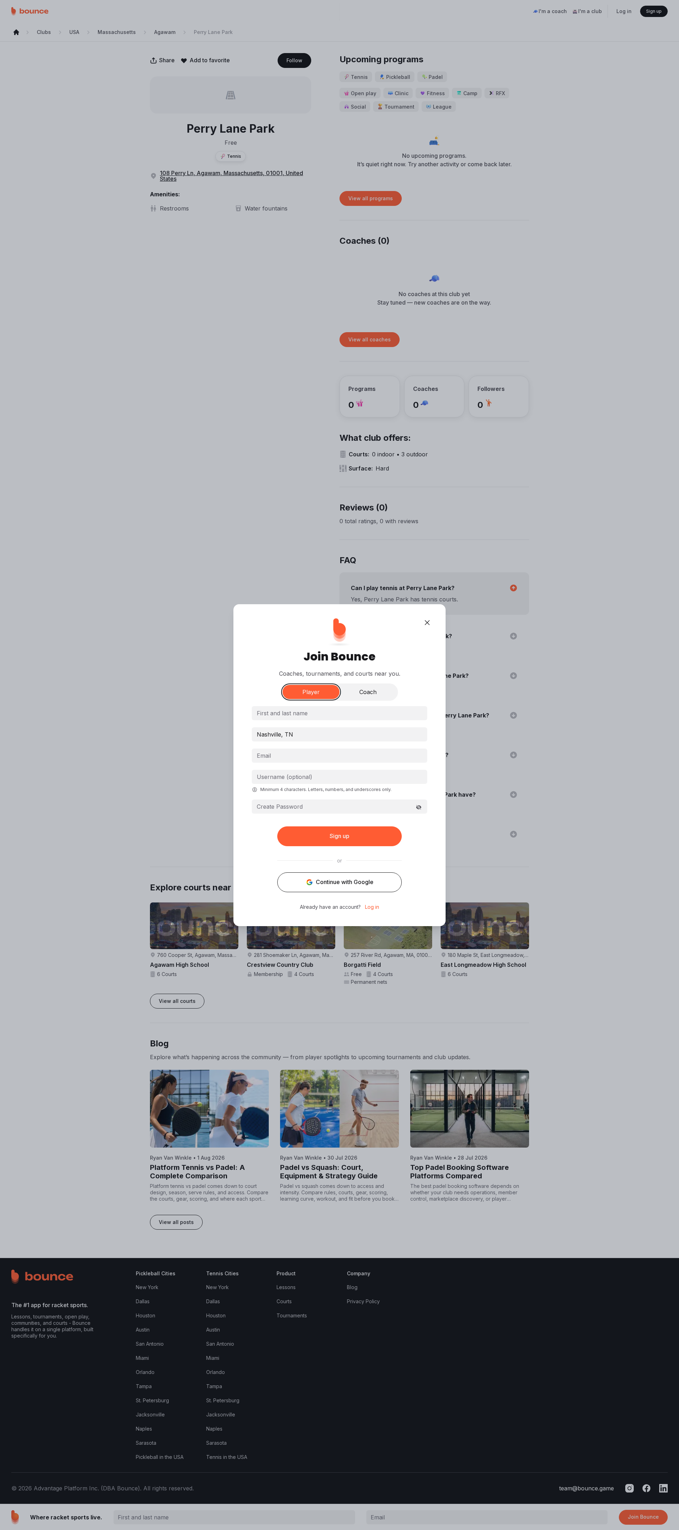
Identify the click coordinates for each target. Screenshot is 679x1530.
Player (311, 691)
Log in (372, 907)
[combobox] (339, 734)
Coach (368, 691)
